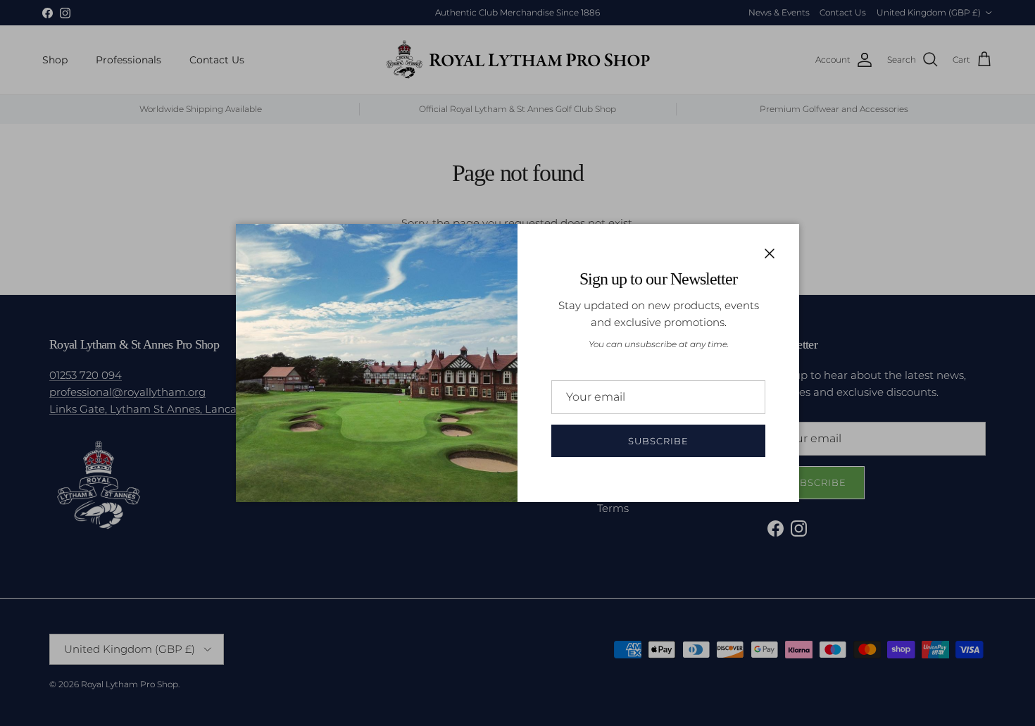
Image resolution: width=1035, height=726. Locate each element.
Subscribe (658, 440)
